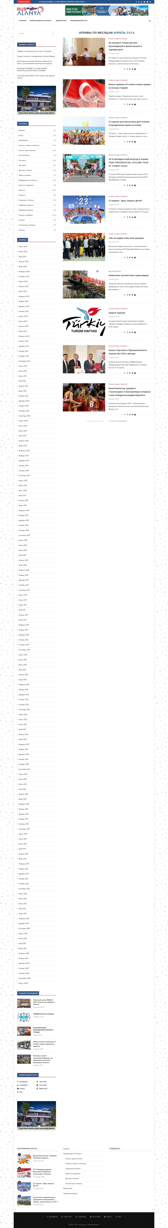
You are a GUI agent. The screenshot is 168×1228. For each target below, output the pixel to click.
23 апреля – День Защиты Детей (125, 200)
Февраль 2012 (24, 918)
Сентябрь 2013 (24, 829)
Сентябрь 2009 (25, 978)
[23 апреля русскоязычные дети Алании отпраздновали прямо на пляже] (84, 131)
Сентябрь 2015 (24, 709)
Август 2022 (23, 316)
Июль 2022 (23, 321)
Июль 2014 (23, 779)
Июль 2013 (23, 839)
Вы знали (37, 160)
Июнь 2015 (23, 724)
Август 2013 (23, 834)
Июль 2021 (23, 371)
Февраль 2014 (24, 804)
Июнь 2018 (23, 550)
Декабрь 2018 (24, 520)
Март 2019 (23, 505)
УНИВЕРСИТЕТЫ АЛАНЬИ (43, 1014)
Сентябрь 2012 (24, 889)
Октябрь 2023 (24, 276)
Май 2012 (22, 909)
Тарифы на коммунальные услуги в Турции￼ (34, 51)
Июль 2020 (23, 426)
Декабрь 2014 (24, 754)
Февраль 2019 (24, 510)
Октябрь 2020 (24, 411)
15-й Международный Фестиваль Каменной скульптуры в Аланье (42, 1171)
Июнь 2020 (23, 431)
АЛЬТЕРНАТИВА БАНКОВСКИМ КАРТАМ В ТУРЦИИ (43, 1030)
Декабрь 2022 (24, 306)
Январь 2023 (23, 301)
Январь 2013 (23, 869)
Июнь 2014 (23, 784)
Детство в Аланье (115, 271)
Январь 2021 (23, 396)
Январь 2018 (23, 575)
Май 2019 (22, 495)
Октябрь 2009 (24, 973)
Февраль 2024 (24, 271)
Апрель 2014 (23, 794)
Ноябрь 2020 (24, 406)
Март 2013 (22, 859)
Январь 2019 (23, 515)
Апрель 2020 (24, 441)
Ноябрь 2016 (23, 640)
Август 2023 (23, 281)
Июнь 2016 (23, 665)
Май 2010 (22, 943)
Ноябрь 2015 (23, 699)
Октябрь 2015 (24, 704)
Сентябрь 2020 (24, 416)
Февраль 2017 (24, 625)
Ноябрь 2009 (24, 968)
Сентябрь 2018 (24, 535)
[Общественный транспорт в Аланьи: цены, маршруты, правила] (24, 1045)
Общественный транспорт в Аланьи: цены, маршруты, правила (44, 1044)
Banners (37, 130)
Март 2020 (23, 446)
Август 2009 (23, 983)
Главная (22, 20)
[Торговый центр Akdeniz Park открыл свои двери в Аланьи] (24, 1003)
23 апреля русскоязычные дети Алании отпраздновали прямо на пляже (129, 123)
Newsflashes (37, 140)
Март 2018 (23, 565)
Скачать (37, 220)
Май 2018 (22, 555)
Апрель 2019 (23, 500)
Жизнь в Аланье (37, 175)
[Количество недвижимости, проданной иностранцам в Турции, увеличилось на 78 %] (24, 1200)
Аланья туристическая (37, 150)
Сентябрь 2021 (24, 361)
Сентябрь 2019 (24, 475)
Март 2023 (23, 291)
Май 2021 (22, 381)
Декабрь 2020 (24, 401)
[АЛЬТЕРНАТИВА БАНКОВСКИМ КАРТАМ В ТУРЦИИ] (24, 1031)
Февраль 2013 (24, 864)
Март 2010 (23, 948)
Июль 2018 (23, 545)
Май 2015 (22, 729)
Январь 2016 (23, 690)
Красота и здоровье (37, 185)
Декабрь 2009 (24, 963)
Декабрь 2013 (24, 814)
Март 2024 (23, 266)
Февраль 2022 (24, 336)
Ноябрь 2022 (24, 311)
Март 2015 (23, 739)
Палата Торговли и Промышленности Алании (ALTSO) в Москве (128, 351)
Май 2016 (22, 670)
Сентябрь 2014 (24, 769)
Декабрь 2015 (24, 695)
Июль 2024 (23, 246)
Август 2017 (23, 595)
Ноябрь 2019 (23, 466)
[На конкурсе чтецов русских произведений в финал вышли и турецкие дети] (84, 52)
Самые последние (37, 215)
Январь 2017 (23, 630)
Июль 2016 (23, 660)
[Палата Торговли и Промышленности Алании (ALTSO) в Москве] (84, 359)
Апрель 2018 (23, 560)
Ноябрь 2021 (23, 351)
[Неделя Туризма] (84, 322)
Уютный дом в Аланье (37, 225)
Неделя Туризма (117, 312)
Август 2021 (23, 366)
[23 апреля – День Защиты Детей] (84, 210)
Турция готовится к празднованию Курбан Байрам (36, 56)
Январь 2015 (23, 749)
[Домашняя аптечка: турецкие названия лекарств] (24, 1159)
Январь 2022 (24, 341)
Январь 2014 (23, 809)
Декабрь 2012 (24, 874)
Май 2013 (22, 849)
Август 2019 (23, 480)
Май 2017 (22, 610)
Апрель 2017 (23, 615)
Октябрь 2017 (24, 585)
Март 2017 (23, 620)
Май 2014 (22, 789)
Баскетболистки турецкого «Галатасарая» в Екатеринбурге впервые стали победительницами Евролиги (130, 392)
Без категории (37, 155)
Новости (37, 190)
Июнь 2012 (23, 904)
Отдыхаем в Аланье (37, 200)
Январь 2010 (23, 958)
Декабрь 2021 (24, 346)
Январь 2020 (24, 456)
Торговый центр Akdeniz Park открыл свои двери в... (56, 2)
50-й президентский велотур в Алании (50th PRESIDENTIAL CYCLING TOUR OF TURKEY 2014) (128, 162)
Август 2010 (23, 933)
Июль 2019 (23, 485)
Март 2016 (23, 680)
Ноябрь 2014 (23, 759)
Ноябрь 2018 (23, 525)
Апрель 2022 (24, 326)
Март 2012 (23, 913)
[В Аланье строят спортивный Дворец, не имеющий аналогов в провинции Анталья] (24, 1059)
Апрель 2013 (23, 854)
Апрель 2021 (23, 386)
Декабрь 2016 (24, 635)
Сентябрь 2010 (24, 928)
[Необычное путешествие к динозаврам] (84, 284)
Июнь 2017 (23, 605)
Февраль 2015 (24, 744)
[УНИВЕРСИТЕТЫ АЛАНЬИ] (24, 1017)
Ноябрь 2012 (23, 879)
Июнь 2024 (23, 251)
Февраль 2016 (24, 684)
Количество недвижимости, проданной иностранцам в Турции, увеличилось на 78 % (45, 1199)
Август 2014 (23, 774)
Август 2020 (23, 421)
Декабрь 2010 (24, 923)
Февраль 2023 (24, 296)
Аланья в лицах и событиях (118, 38)
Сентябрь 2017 (24, 590)
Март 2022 (23, 331)
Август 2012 (23, 894)
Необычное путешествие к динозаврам (129, 275)
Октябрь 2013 (24, 824)
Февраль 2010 (24, 953)
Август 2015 (23, 714)
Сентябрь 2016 (24, 650)
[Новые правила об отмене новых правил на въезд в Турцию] (84, 93)
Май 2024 (22, 257)
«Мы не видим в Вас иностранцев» (126, 238)
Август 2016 (23, 655)
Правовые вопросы (78, 20)
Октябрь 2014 (24, 764)
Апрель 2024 (24, 261)
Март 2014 (23, 799)
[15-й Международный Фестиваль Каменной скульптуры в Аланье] (24, 1172)
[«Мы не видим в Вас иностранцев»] (84, 247)
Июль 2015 (23, 719)
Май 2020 (22, 436)
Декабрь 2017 (24, 580)
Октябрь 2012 (24, 884)
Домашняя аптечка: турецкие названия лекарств (45, 1157)
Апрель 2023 (23, 286)
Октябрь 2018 (24, 530)
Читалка (37, 230)
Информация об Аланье (40, 20)
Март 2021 (23, 391)
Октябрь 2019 (24, 471)
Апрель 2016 (23, 675)
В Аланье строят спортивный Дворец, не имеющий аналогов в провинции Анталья (43, 1059)
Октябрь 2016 (24, 645)
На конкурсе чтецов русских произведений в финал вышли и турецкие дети (125, 46)
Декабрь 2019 (24, 461)
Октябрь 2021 (24, 356)
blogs (37, 135)
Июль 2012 (23, 899)
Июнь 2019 (23, 490)
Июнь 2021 (23, 376)
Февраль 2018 (24, 570)
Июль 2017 (23, 600)
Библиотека (61, 20)
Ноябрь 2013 (23, 819)
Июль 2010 (23, 938)
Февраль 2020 (24, 451)
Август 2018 (23, 540)
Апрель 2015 (23, 734)
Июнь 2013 (23, 844)
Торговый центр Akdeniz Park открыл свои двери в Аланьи (44, 1002)
